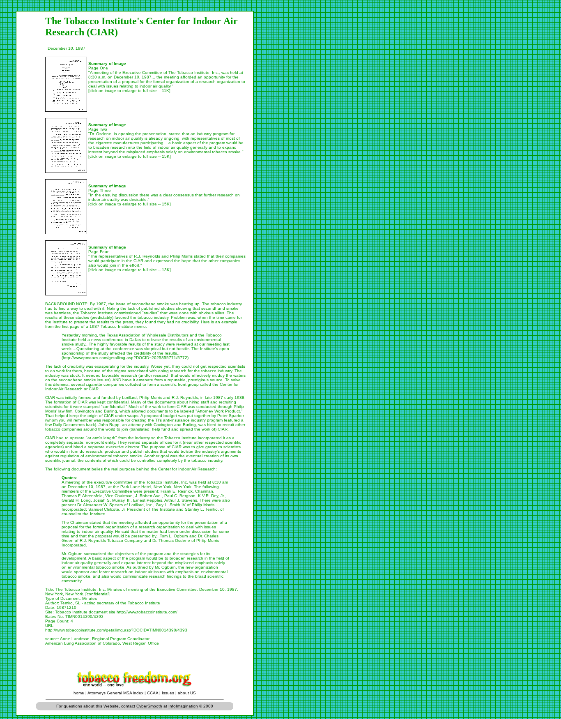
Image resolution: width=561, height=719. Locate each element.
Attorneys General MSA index (115, 693)
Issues (168, 693)
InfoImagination (183, 706)
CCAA (152, 693)
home (79, 693)
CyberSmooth (149, 706)
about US (187, 693)
